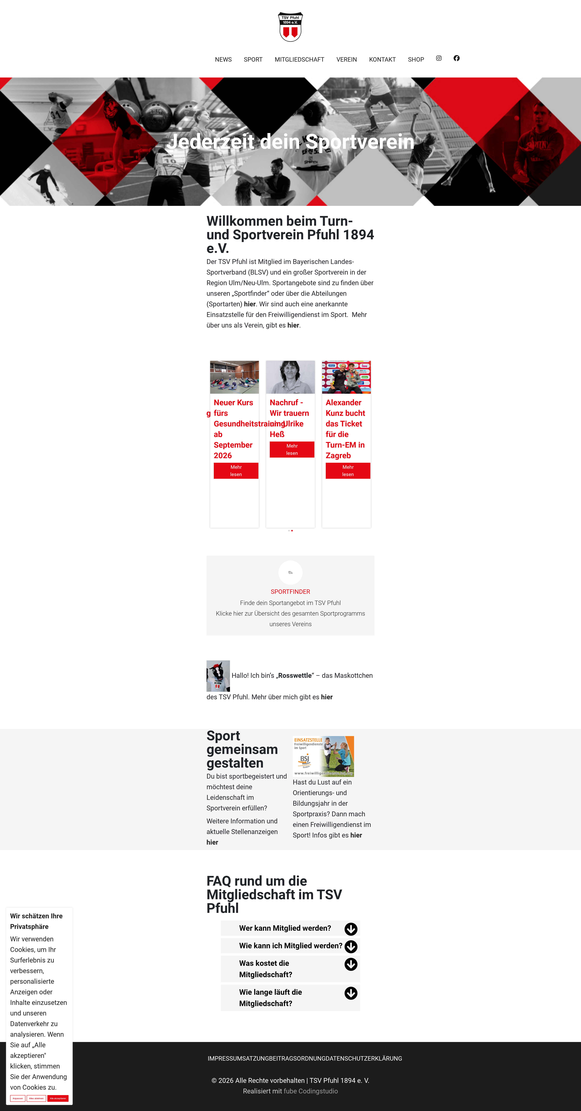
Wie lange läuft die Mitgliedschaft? (270, 998)
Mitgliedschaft (299, 59)
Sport (253, 59)
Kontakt (382, 59)
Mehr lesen (236, 470)
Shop (416, 59)
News (223, 59)
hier (293, 325)
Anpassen (18, 1098)
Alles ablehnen (36, 1098)
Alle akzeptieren (58, 1098)
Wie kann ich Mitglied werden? (291, 945)
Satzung (255, 1058)
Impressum (225, 1058)
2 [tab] (292, 530)
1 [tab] (289, 530)
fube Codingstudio (311, 1091)
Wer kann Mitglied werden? (285, 928)
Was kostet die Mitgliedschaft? (265, 969)
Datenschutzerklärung (364, 1058)
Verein (346, 59)
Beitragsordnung (297, 1058)
